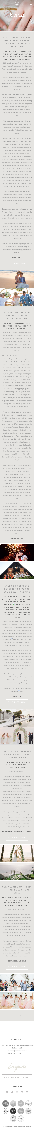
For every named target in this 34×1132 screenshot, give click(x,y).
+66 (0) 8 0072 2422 (19, 1053)
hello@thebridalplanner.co (19, 1051)
